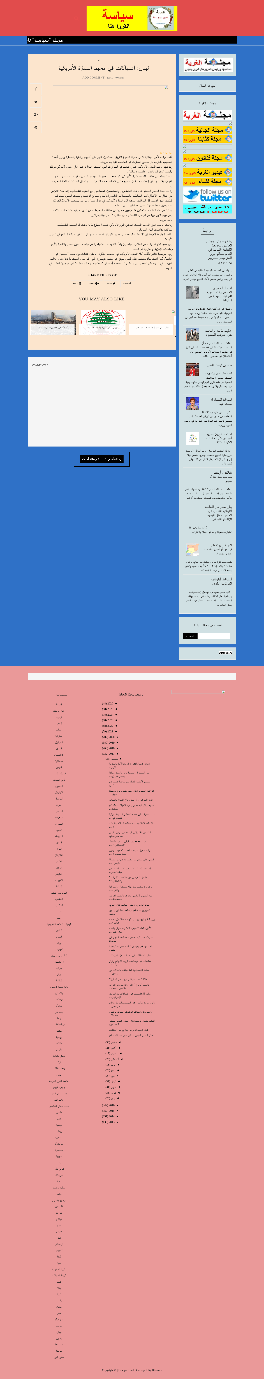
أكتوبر (113, 1047)
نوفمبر (113, 1042)
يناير (112, 1098)
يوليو (112, 1064)
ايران (59, 974)
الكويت (59, 880)
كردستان (59, 1243)
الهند (59, 917)
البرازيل (59, 792)
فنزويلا (59, 1212)
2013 (111, 1122)
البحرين (59, 785)
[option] (151, 325)
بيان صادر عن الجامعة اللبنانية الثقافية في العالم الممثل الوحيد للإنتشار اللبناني (218, 513)
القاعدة (59, 867)
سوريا (59, 1156)
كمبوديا (58, 1250)
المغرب (59, 898)
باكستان (59, 993)
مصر (59, 1312)
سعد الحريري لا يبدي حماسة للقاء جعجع (129, 904)
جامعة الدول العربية (59, 1080)
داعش (59, 1112)
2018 (111, 748)
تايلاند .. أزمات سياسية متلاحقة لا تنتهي (221, 476)
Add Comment (93, 77)
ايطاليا (59, 980)
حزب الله (59, 1099)
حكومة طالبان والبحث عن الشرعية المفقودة (218, 332)
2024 (110, 714)
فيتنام (59, 1218)
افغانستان (59, 754)
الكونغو (58, 873)
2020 (111, 737)
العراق (59, 848)
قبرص (59, 1231)
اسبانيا (59, 729)
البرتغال (59, 798)
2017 (111, 753)
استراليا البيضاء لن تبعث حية (221, 401)
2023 (110, 720)
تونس (58, 1074)
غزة (59, 1181)
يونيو (112, 1070)
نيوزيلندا (59, 1344)
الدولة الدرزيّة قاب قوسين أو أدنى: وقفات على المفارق (218, 549)
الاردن (59, 767)
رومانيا (59, 1131)
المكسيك (58, 905)
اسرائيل (59, 742)
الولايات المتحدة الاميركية (59, 923)
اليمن (59, 936)
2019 (111, 742)
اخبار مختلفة (59, 710)
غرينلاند (59, 1174)
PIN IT (76, 284)
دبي (59, 1118)
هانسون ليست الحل (219, 365)
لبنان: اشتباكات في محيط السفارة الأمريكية (130, 955)
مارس (113, 1086)
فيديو (59, 1225)
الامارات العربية (58, 773)
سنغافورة (59, 1149)
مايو (112, 1075)
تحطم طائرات (58, 1055)
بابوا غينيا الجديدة (59, 986)
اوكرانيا (59, 967)
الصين (59, 842)
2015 (111, 1110)
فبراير (113, 1092)
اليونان (59, 942)
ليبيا (59, 1294)
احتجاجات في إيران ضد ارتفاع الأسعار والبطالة (131, 799)
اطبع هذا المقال (207, 85)
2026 (110, 703)
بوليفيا (59, 1036)
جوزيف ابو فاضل (59, 1093)
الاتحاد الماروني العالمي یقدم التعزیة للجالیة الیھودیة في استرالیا (219, 294)
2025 (110, 709)
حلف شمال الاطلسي (59, 1105)
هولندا (59, 1350)
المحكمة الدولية (59, 892)
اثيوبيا (59, 704)
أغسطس (114, 1059)
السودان (59, 823)
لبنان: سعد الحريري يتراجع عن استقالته (128, 1029)
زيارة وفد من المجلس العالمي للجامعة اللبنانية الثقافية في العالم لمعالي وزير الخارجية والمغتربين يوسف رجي (219, 251)
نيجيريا (58, 1338)
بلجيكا (59, 1005)
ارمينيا (59, 716)
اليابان (59, 930)
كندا (59, 1256)
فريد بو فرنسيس (59, 1200)
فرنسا (59, 1193)
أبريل (113, 1081)
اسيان (59, 748)
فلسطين (59, 1206)
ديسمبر (114, 758)
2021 (110, 731)
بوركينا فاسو (59, 1024)
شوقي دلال (59, 1168)
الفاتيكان (59, 854)
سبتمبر (114, 1053)
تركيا (59, 1062)
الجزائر (59, 804)
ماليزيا (59, 1300)
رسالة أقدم (114, 459)
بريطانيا (58, 999)
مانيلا (59, 1306)
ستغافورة (59, 1137)
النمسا (59, 911)
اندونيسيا (59, 949)
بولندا (59, 1030)
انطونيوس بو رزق (59, 955)
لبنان (100, 59)
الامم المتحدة (59, 779)
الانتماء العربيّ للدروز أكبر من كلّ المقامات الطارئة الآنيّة (219, 438)
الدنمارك (59, 811)
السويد (59, 829)
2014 (111, 1116)
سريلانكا (59, 1143)
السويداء (59, 836)
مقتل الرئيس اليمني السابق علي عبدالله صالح (131, 1035)
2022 (110, 725)
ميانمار (58, 1325)
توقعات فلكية (59, 1068)
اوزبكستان (59, 961)
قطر (59, 1237)
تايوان (59, 1049)
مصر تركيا (59, 1319)
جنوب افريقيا (58, 1087)
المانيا (59, 886)
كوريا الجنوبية (59, 1269)
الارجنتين (59, 760)
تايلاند (59, 1043)
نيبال (58, 1331)
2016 (111, 1105)
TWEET (109, 284)
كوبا (59, 1262)
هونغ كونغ (59, 1356)
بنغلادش (59, 1011)
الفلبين (59, 861)
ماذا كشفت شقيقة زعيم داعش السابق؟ (128, 979)
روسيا (59, 1124)
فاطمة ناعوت (58, 1187)
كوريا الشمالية (59, 1275)
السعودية (59, 817)
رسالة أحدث (89, 459)
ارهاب (59, 723)
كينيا (59, 1281)
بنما (59, 1018)
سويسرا (58, 1162)
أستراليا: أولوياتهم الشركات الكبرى (221, 581)
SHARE (126, 284)
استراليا (58, 735)
